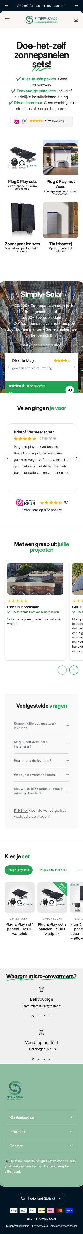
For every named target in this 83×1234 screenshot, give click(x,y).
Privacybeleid (40, 1225)
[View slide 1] (33, 1016)
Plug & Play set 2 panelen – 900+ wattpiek (52, 929)
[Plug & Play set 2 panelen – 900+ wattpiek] (52, 897)
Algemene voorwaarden (63, 1225)
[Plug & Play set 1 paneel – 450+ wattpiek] (20, 897)
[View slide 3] (44, 1016)
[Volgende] (76, 5)
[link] (35, 578)
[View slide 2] (39, 1016)
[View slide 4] (50, 1016)
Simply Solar (19, 918)
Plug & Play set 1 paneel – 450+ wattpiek (20, 929)
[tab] (19, 870)
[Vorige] (6, 5)
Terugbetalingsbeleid (17, 1225)
